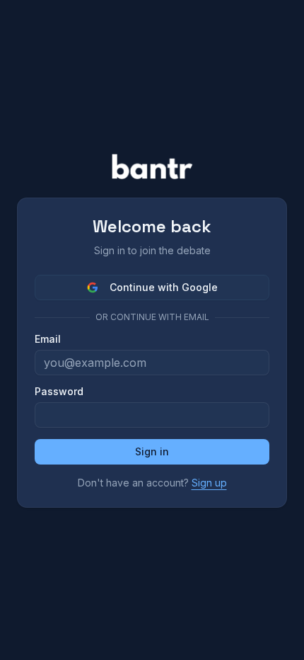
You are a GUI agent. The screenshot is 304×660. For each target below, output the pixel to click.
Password (59, 392)
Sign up (209, 483)
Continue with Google (164, 287)
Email (48, 339)
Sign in (152, 451)
